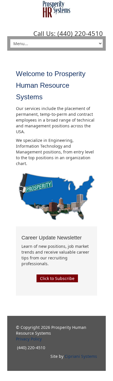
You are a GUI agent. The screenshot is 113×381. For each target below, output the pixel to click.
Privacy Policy (29, 339)
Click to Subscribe (57, 278)
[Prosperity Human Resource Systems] (56, 8)
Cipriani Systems (81, 356)
